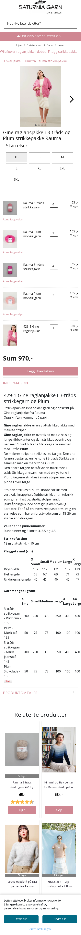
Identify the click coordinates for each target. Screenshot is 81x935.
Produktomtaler (20, 692)
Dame (50, 45)
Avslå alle (21, 919)
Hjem (19, 45)
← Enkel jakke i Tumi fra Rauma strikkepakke (33, 61)
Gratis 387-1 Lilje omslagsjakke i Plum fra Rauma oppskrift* (58, 886)
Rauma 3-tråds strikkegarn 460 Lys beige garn (22, 787)
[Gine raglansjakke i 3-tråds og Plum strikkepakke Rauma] (40, 97)
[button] (36, 125)
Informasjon (15, 382)
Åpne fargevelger (13, 219)
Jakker (61, 45)
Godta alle (60, 919)
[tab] (40, 383)
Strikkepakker (34, 45)
